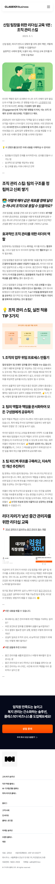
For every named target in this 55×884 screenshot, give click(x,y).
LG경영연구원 (45, 102)
